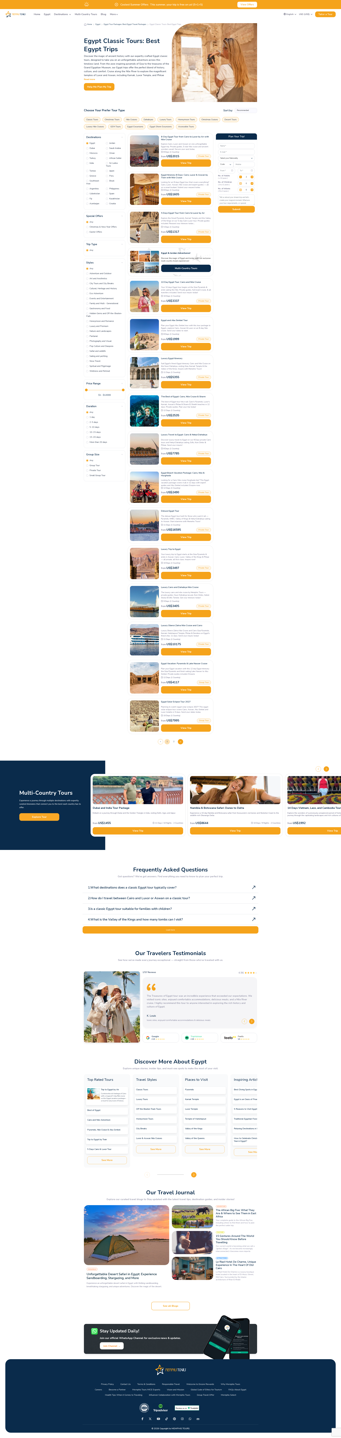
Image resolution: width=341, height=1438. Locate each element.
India (91, 163)
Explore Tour (39, 817)
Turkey (92, 158)
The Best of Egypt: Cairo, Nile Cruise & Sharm (183, 396)
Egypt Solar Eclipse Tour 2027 (176, 701)
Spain (111, 193)
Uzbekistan (94, 193)
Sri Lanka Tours (112, 164)
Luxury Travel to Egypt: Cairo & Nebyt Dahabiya (184, 434)
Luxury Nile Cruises (95, 126)
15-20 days (95, 437)
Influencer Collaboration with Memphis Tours (169, 1395)
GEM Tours (115, 126)
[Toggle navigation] (29, 14)
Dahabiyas (148, 119)
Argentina (94, 188)
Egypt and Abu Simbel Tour (174, 320)
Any (91, 221)
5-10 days (94, 427)
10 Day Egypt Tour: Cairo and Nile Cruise (181, 282)
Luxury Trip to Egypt (170, 549)
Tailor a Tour (325, 14)
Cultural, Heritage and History (103, 288)
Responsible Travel (171, 1384)
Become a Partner (117, 1389)
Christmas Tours (112, 119)
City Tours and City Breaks (101, 283)
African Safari (115, 158)
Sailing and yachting (98, 356)
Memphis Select (228, 1395)
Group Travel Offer (205, 1395)
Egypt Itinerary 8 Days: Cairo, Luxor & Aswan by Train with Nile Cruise (184, 176)
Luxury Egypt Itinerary (171, 358)
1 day (92, 417)
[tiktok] (166, 1418)
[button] (290, 14)
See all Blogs (170, 1306)
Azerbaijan (94, 203)
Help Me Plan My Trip (99, 86)
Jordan (112, 143)
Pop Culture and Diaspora (101, 346)
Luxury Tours (165, 119)
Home (37, 14)
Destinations (61, 14)
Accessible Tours (186, 126)
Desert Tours (230, 119)
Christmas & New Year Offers (103, 226)
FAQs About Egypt (237, 1389)
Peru (111, 175)
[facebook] (142, 1418)
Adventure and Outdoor (100, 273)
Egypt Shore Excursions (161, 126)
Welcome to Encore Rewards (200, 1384)
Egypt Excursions (135, 126)
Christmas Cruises (209, 119)
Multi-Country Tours (86, 14)
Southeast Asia (92, 182)
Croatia (112, 203)
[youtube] (158, 1418)
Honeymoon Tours (186, 119)
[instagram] (182, 1418)
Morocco (93, 153)
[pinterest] (174, 1418)
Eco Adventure (96, 293)
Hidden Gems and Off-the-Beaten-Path (104, 315)
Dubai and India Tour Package (111, 808)
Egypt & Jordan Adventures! (175, 253)
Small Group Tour (97, 475)
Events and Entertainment (101, 298)
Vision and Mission (175, 1389)
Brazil (111, 180)
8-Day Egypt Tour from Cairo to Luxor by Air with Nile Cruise (185, 138)
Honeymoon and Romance (101, 321)
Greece (92, 175)
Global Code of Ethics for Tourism (206, 1389)
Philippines (114, 188)
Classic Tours (92, 119)
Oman (112, 153)
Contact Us (125, 1384)
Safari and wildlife (97, 351)
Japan (111, 170)
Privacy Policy (107, 1384)
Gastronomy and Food (99, 308)
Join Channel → (111, 1346)
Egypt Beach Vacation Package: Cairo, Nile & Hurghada (183, 474)
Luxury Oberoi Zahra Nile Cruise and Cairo (181, 625)
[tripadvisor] (198, 1418)
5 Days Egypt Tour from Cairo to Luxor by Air (183, 213)
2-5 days (93, 422)
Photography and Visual (100, 341)
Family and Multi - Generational (103, 303)
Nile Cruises (131, 119)
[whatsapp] (190, 1418)
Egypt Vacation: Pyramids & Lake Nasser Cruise (184, 663)
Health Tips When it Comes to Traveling (123, 1395)
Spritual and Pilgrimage (100, 366)
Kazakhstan (114, 198)
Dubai (92, 148)
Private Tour (95, 470)
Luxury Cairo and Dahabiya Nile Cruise (179, 587)
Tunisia (92, 170)
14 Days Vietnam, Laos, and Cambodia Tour (314, 808)
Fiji (90, 198)
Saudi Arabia (115, 148)
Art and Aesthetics (98, 278)
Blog (103, 14)
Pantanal (93, 336)
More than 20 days (98, 442)
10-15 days (95, 432)
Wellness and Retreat (99, 371)
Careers (98, 1389)
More (113, 14)
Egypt (47, 14)
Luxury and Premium (98, 326)
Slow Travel (94, 361)
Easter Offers (95, 231)
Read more (89, 79)
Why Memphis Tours (230, 1384)
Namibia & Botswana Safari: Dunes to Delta (217, 808)
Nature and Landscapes (100, 331)
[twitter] (150, 1418)
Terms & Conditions (146, 1384)
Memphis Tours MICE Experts (146, 1389)
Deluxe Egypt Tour (170, 511)
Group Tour (94, 465)
